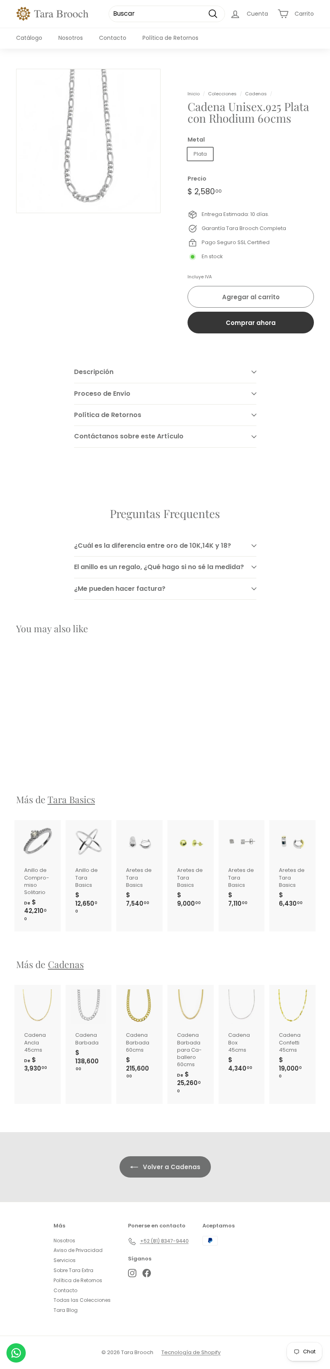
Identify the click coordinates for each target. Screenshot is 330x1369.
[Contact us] (16, 1353)
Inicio (194, 93)
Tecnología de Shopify (191, 1352)
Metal (196, 140)
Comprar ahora (251, 323)
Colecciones (222, 93)
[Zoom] (88, 141)
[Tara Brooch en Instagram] (132, 1273)
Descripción (93, 371)
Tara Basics (71, 799)
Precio (197, 179)
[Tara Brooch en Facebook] (146, 1273)
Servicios (65, 1260)
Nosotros (70, 38)
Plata (200, 154)
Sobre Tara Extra (73, 1270)
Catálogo (29, 38)
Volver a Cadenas (170, 1167)
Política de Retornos (170, 38)
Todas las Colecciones (82, 1300)
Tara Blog (66, 1310)
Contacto (112, 38)
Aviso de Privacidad (78, 1250)
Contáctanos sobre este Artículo (129, 436)
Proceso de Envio (102, 393)
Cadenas (256, 93)
